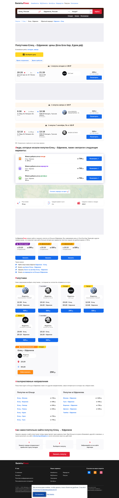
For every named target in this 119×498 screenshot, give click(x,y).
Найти (97, 12)
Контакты (18, 475)
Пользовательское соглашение (24, 481)
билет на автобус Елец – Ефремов (36, 269)
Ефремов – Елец (59, 21)
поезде (42, 156)
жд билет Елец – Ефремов (32, 267)
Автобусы (52, 3)
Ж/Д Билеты (44, 3)
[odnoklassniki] (95, 472)
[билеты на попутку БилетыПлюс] (22, 463)
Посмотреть (94, 77)
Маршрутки (59, 3)
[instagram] (101, 472)
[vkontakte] (89, 472)
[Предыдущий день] (69, 11)
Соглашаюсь (39, 494)
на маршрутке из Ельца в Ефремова (35, 272)
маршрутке (44, 166)
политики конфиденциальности (23, 491)
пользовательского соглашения (92, 490)
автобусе (43, 176)
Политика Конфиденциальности (45, 490)
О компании (18, 472)
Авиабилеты (35, 3)
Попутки (67, 3)
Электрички (74, 3)
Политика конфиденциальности (24, 478)
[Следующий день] (91, 11)
